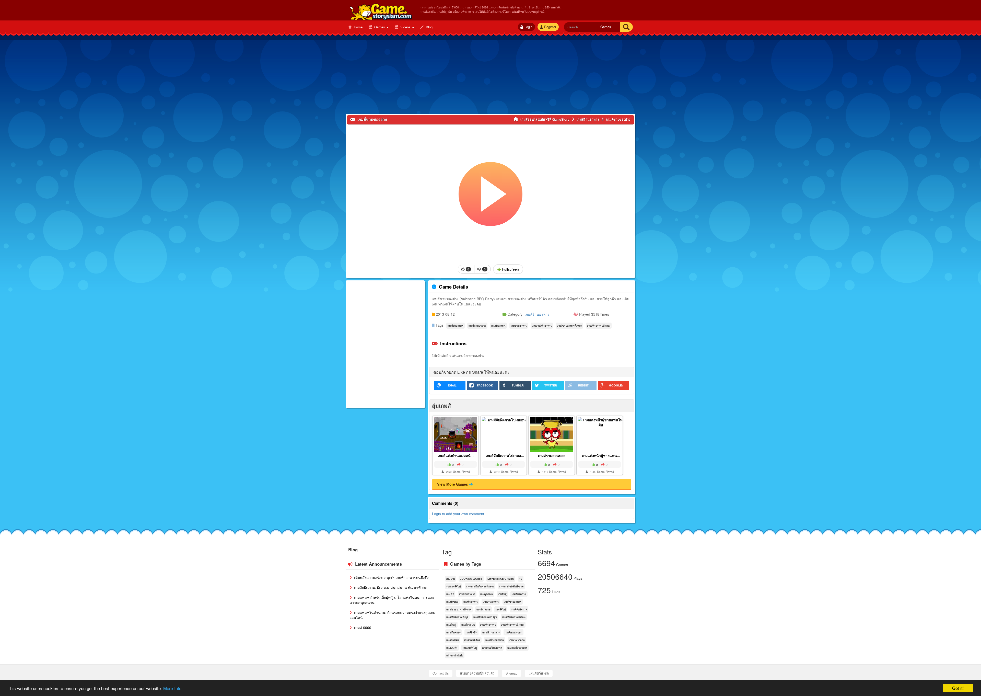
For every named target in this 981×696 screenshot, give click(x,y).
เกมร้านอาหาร (491, 601)
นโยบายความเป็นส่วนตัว (477, 673)
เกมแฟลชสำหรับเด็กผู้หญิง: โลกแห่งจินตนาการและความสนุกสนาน (391, 600)
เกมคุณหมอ (486, 594)
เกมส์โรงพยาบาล (494, 640)
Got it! (958, 688)
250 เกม (450, 578)
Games (379, 27)
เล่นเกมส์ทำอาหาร (542, 325)
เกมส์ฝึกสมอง (453, 632)
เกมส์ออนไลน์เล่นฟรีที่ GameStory (380, 10)
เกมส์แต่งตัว (452, 640)
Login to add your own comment (458, 513)
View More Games (453, 484)
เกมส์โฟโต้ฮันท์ (472, 640)
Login (528, 27)
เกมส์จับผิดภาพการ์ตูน (485, 617)
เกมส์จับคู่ (501, 609)
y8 (520, 578)
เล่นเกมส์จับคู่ (470, 647)
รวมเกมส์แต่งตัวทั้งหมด (511, 586)
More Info (172, 688)
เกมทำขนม (452, 601)
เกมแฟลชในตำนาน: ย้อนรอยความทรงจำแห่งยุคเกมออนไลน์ (392, 615)
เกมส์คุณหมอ (483, 609)
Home (358, 27)
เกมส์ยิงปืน (471, 632)
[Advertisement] (490, 78)
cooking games (471, 578)
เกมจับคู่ (502, 594)
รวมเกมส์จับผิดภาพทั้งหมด (480, 586)
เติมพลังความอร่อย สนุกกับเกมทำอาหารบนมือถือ (391, 577)
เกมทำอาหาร (498, 325)
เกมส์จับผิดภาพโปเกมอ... (505, 455)
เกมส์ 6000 (362, 627)
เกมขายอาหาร (519, 325)
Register (550, 27)
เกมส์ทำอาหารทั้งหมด (598, 325)
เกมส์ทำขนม (468, 624)
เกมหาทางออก (517, 640)
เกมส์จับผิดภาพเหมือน (513, 617)
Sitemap (511, 673)
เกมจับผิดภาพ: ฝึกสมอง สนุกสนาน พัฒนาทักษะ (390, 587)
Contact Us (441, 673)
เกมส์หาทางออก (513, 632)
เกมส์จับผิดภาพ (519, 609)
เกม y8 (450, 594)
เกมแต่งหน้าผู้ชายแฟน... (601, 455)
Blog (429, 27)
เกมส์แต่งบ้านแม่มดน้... (456, 455)
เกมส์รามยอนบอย (551, 455)
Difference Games (500, 578)
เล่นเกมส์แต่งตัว (454, 655)
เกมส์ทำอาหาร (455, 325)
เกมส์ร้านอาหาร (537, 314)
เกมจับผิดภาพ (519, 594)
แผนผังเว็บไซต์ (539, 673)
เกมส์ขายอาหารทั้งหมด (569, 325)
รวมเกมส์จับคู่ (453, 586)
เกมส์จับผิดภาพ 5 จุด (457, 617)
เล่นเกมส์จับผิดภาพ (492, 647)
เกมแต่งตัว (452, 647)
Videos (405, 27)
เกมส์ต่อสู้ (451, 624)
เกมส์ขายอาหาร (477, 325)
